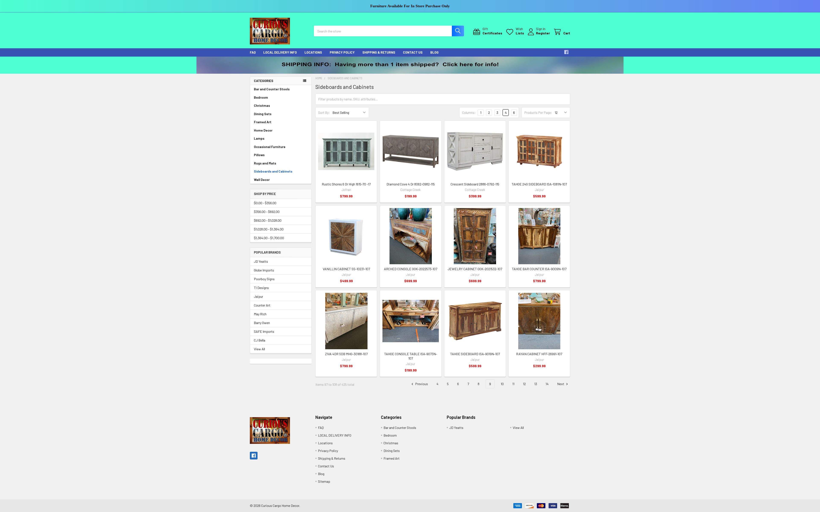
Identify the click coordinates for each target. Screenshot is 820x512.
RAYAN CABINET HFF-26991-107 (539, 354)
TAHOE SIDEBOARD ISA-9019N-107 (475, 354)
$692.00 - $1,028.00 (267, 220)
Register (543, 33)
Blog (434, 52)
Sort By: (324, 112)
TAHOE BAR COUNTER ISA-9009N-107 (539, 269)
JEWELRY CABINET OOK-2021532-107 (475, 269)
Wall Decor (262, 180)
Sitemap (324, 481)
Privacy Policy (342, 52)
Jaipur (258, 296)
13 (535, 384)
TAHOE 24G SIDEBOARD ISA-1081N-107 (539, 184)
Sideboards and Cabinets (273, 171)
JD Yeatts (261, 261)
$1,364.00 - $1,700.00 (269, 238)
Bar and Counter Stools (272, 89)
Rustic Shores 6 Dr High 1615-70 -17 (346, 184)
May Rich (260, 314)
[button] (410, 65)
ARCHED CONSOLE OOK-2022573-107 (410, 269)
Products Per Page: (538, 112)
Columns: (469, 112)
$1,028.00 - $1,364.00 (269, 229)
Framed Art (262, 122)
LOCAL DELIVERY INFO (280, 52)
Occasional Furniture (270, 147)
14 (547, 384)
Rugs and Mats (265, 163)
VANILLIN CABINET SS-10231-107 (346, 269)
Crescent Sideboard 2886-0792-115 (475, 184)
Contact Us (413, 52)
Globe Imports (264, 270)
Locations (313, 52)
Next (561, 384)
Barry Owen (262, 323)
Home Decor (263, 130)
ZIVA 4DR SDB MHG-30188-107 (346, 354)
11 (513, 384)
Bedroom (261, 97)
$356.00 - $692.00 (267, 212)
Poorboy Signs (264, 279)
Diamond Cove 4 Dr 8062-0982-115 (411, 184)
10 (502, 384)
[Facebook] (566, 52)
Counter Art (262, 305)
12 (524, 384)
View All (259, 349)
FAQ (253, 52)
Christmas (262, 105)
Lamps (259, 138)
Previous (421, 384)
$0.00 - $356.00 (265, 203)
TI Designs (261, 288)
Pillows (259, 155)
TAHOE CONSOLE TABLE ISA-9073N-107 (410, 356)
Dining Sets (262, 114)
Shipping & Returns (378, 52)
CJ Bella (259, 340)
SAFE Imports (264, 331)
